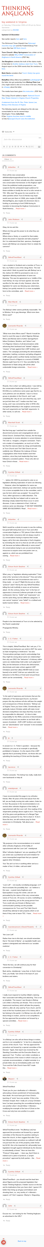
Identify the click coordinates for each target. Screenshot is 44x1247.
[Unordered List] (18, 146)
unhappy (6, 87)
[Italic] (6, 146)
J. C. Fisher (13, 639)
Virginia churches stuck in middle (19, 116)
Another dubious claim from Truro (25, 64)
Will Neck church (20, 48)
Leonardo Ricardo (15, 326)
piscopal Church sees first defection (22, 119)
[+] (32, 146)
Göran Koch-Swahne (16, 566)
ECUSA (16, 30)
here (17, 39)
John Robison (13, 219)
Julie (10, 1206)
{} (29, 146)
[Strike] (12, 146)
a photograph (35, 80)
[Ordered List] (15, 146)
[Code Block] (23, 146)
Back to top (22, 1241)
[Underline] (9, 146)
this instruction (28, 91)
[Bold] (4, 146)
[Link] (26, 146)
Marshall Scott (14, 422)
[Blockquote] (20, 146)
